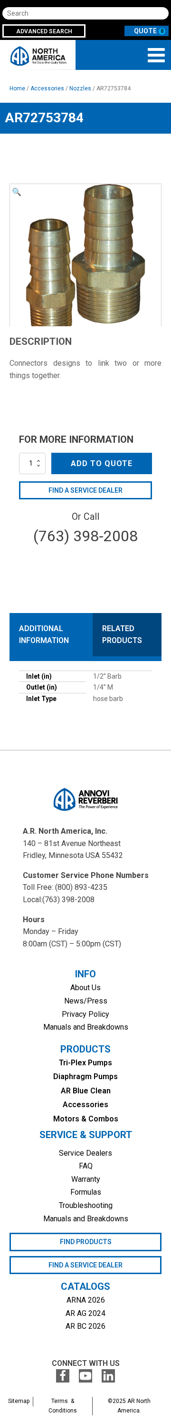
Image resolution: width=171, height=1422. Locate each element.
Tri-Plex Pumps (85, 1062)
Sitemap (18, 1401)
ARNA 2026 (85, 1300)
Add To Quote (102, 463)
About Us (85, 987)
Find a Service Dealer (85, 490)
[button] (16, 192)
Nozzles (80, 88)
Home (17, 88)
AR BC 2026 (85, 1326)
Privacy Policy (85, 1014)
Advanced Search (44, 31)
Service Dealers (85, 1153)
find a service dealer (85, 1265)
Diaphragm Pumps (85, 1076)
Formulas (85, 1192)
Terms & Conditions (62, 1405)
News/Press (85, 1000)
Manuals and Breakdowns (85, 1027)
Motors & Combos (85, 1118)
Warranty (85, 1179)
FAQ (86, 1165)
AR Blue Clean (86, 1090)
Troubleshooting (86, 1205)
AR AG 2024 (85, 1313)
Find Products (86, 1242)
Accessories (47, 88)
